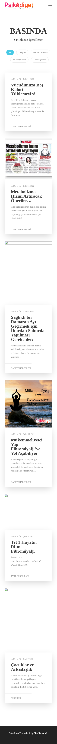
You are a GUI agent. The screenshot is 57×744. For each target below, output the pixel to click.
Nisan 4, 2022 (28, 311)
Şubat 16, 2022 (29, 434)
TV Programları (19, 59)
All (10, 52)
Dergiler (22, 52)
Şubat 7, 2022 (28, 536)
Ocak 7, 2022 (28, 659)
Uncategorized (40, 59)
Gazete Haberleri (40, 52)
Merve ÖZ (17, 79)
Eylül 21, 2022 (28, 79)
